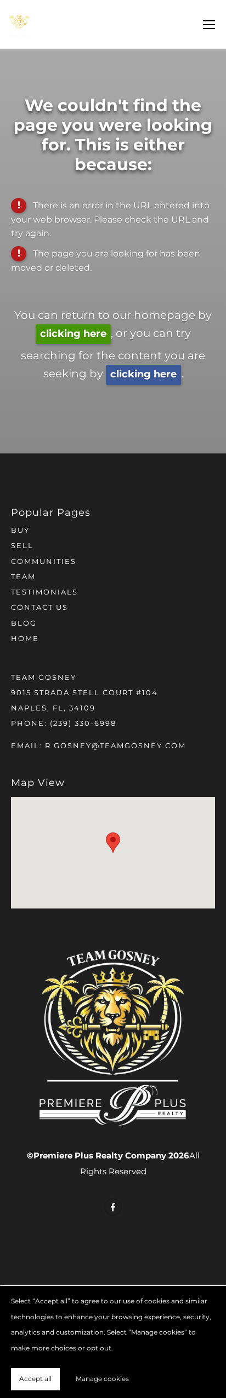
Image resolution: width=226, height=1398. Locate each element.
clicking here (73, 334)
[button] (113, 842)
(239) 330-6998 (83, 724)
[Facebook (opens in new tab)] (113, 1207)
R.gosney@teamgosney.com (115, 746)
